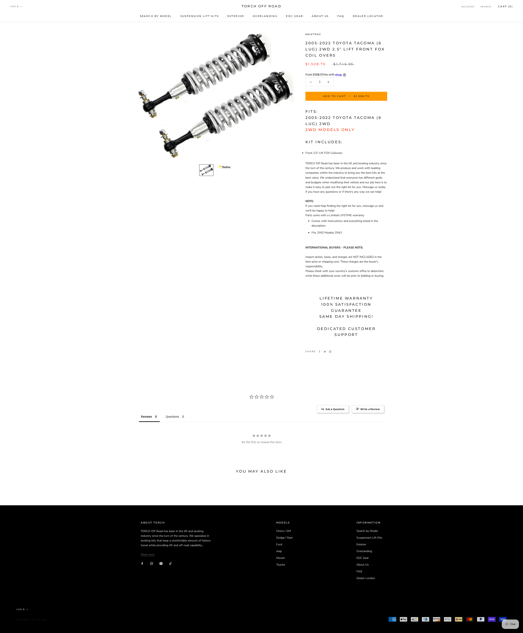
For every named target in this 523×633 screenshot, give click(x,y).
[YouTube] (161, 563)
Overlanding (265, 16)
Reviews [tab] (146, 416)
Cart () (505, 6)
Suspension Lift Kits (199, 16)
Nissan (280, 558)
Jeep (279, 551)
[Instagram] (151, 563)
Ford (279, 544)
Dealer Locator (368, 16)
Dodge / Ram (284, 538)
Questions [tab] (172, 416)
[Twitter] (325, 351)
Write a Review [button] (370, 409)
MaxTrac (313, 34)
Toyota (280, 565)
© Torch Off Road (31, 619)
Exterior (235, 16)
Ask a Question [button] (334, 409)
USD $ (14, 6)
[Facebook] (319, 351)
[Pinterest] (330, 351)
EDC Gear (294, 16)
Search (486, 6)
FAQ (340, 16)
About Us (320, 16)
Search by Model (156, 16)
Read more (147, 555)
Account (468, 6)
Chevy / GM (283, 531)
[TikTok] (170, 563)
